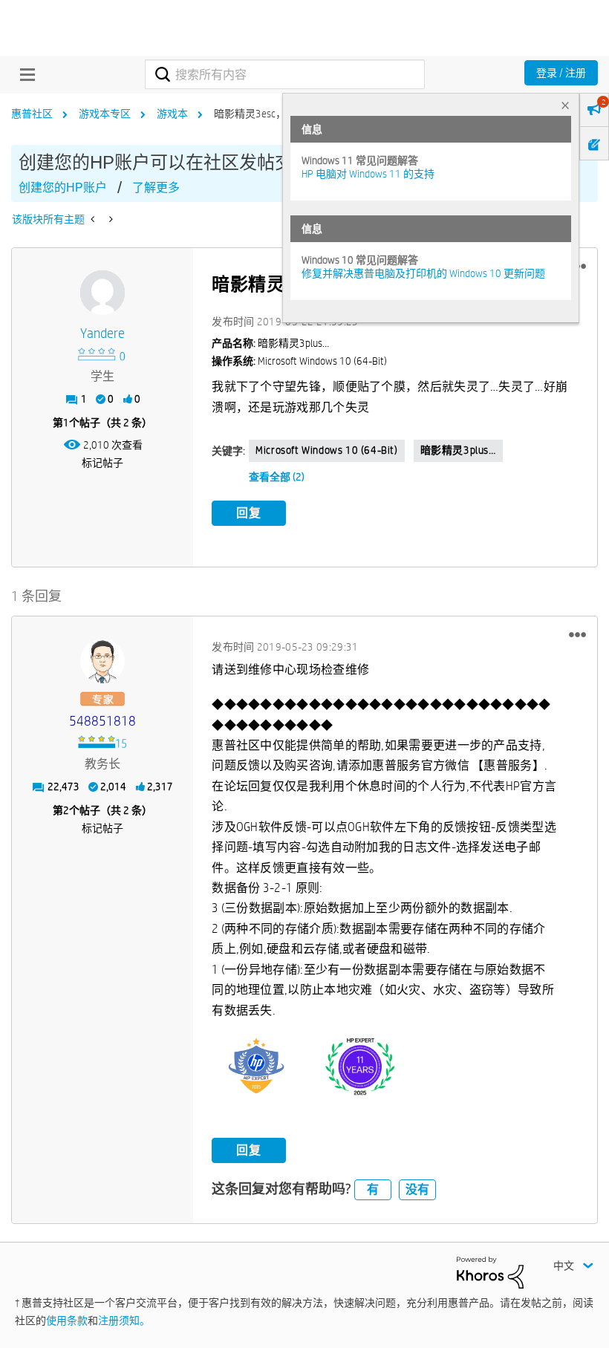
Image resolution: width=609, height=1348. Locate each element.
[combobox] (284, 74)
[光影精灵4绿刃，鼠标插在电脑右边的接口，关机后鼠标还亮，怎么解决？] (94, 219)
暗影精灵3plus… (458, 450)
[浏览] (23, 74)
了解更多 (156, 187)
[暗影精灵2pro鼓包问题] (109, 219)
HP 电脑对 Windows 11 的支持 (368, 173)
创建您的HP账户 (63, 187)
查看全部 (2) (276, 476)
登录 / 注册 (561, 72)
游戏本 (172, 113)
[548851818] (102, 661)
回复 (248, 513)
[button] (577, 635)
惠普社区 (32, 113)
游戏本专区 (105, 113)
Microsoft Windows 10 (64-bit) (326, 450)
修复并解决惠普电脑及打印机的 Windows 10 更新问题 (423, 273)
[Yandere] (102, 292)
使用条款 (67, 1320)
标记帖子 (102, 462)
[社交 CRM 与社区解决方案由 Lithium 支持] (490, 1271)
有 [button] (373, 1189)
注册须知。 (124, 1320)
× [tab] (565, 105)
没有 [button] (417, 1189)
